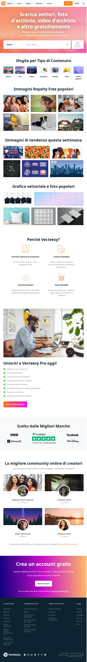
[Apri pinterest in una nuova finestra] (35, 655)
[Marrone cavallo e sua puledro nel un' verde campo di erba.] (43, 103)
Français (79, 621)
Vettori (9, 3)
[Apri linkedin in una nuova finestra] (31, 655)
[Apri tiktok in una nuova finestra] (38, 655)
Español (79, 612)
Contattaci (52, 612)
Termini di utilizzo (63, 655)
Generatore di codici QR (8, 643)
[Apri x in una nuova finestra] (42, 655)
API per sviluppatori (7, 625)
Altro (78, 624)
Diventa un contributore (52, 619)
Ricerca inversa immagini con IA (8, 632)
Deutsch (79, 618)
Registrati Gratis (43, 584)
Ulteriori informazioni (15, 404)
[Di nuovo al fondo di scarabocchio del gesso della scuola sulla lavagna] (11, 168)
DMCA (26, 612)
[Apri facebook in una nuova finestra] (25, 655)
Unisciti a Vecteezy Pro (60, 591)
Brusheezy (7, 609)
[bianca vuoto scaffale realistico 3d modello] (43, 216)
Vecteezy (6, 612)
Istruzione (7, 621)
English (79, 609)
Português (80, 615)
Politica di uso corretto (75, 656)
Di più (49, 3)
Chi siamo (51, 615)
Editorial (39, 3)
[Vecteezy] (3, 3)
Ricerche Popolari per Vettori (30, 621)
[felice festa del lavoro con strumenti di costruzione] (13, 152)
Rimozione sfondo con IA (8, 639)
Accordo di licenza (30, 609)
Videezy (6, 615)
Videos (28, 3)
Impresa (6, 618)
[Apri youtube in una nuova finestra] (45, 655)
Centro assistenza (54, 609)
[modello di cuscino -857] (16, 216)
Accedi (77, 3)
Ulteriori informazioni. (67, 544)
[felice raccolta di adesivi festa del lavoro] (35, 168)
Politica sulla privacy (77, 655)
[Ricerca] (67, 44)
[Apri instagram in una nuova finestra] (28, 655)
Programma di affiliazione (29, 616)
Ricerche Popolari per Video (30, 631)
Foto (19, 3)
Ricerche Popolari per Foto (30, 626)
